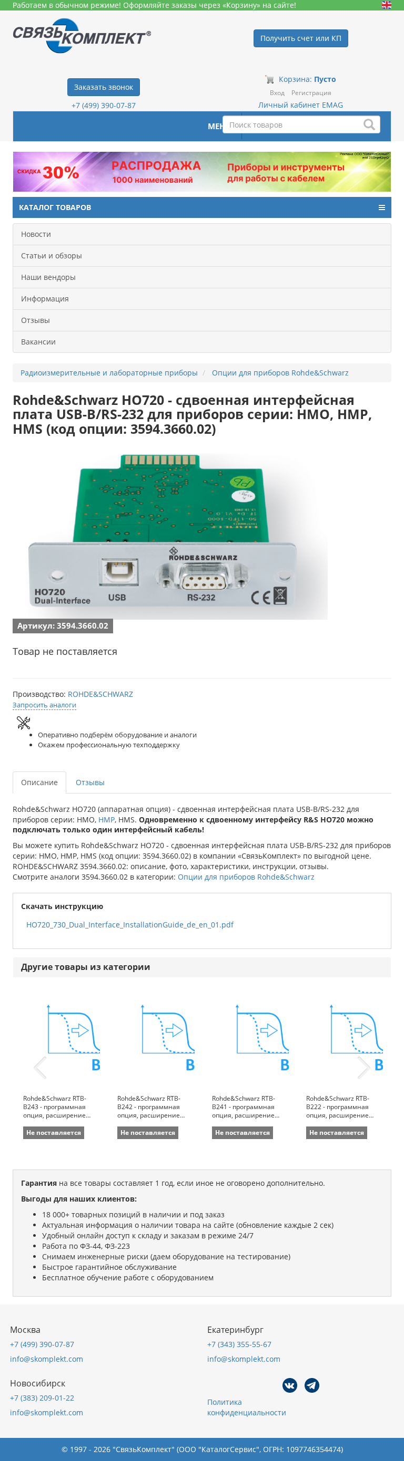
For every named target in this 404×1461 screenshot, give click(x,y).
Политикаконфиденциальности (246, 1407)
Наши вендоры (48, 277)
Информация (45, 299)
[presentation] (40, 1068)
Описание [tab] (39, 782)
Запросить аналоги (44, 704)
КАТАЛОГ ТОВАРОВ (55, 207)
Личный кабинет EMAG (300, 105)
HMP (106, 820)
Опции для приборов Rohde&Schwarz (246, 877)
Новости (36, 234)
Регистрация (311, 92)
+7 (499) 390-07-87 (104, 105)
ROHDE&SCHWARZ (100, 694)
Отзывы (35, 320)
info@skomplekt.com (46, 1359)
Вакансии (38, 342)
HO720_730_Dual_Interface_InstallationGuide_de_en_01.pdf (130, 925)
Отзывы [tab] (90, 782)
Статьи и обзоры (51, 255)
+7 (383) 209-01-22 (42, 1398)
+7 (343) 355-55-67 (239, 1344)
